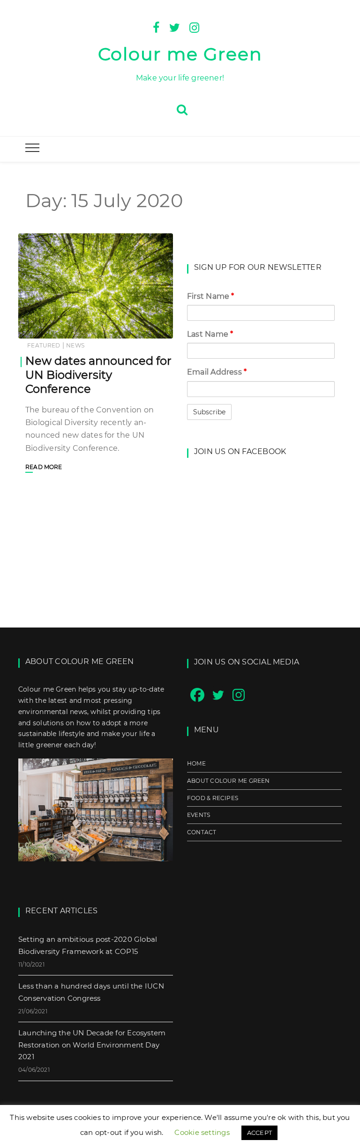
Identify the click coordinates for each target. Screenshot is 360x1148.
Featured (43, 345)
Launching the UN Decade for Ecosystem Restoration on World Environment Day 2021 (91, 1044)
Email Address (217, 372)
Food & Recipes (212, 797)
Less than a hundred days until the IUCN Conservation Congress (91, 992)
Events (198, 814)
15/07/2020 (146, 328)
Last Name (210, 334)
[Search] (182, 108)
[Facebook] (156, 27)
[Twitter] (174, 27)
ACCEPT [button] (259, 1132)
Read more (43, 466)
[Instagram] (194, 27)
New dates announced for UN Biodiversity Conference (98, 375)
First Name (210, 296)
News (75, 345)
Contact (202, 832)
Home (196, 763)
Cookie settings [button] (201, 1132)
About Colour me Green (228, 780)
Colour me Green (180, 54)
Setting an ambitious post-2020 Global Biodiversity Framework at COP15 (87, 945)
